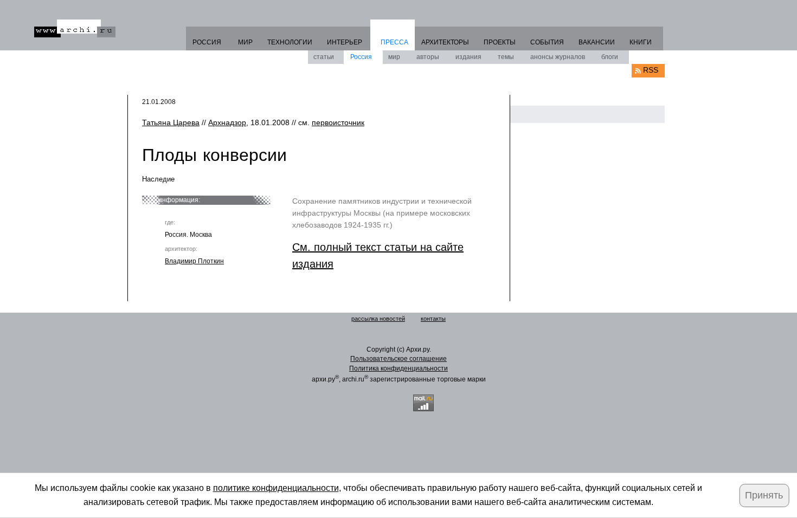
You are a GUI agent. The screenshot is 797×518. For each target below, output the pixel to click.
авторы (427, 57)
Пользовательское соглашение (398, 358)
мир (394, 57)
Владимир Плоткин (194, 261)
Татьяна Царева (171, 122)
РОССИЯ (206, 42)
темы (506, 57)
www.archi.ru (74, 28)
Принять (764, 495)
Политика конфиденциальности (398, 368)
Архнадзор (227, 122)
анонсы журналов (557, 57)
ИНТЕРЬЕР (344, 42)
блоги (609, 57)
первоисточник (338, 122)
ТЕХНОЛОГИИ (289, 42)
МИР (245, 42)
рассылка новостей (378, 318)
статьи (323, 57)
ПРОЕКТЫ (500, 42)
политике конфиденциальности (276, 488)
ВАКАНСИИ (597, 42)
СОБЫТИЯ (547, 42)
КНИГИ (640, 42)
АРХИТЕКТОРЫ (445, 42)
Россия (361, 57)
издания (468, 57)
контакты (433, 318)
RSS (650, 70)
